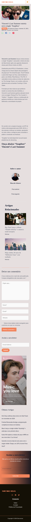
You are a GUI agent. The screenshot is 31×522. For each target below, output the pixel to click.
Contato (15, 505)
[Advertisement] (15, 47)
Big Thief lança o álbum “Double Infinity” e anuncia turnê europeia (14, 229)
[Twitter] (19, 495)
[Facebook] (6, 33)
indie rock (4, 30)
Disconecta (20, 518)
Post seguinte (15, 194)
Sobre (15, 503)
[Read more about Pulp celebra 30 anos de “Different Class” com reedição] (15, 244)
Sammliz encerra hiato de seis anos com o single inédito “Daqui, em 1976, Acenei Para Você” (14, 443)
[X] (10, 33)
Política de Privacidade (15, 507)
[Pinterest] (13, 33)
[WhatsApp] (2, 33)
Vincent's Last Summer (12, 30)
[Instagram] (12, 495)
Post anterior (15, 189)
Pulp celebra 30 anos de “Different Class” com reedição (13, 255)
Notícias (4, 28)
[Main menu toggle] (27, 2)
